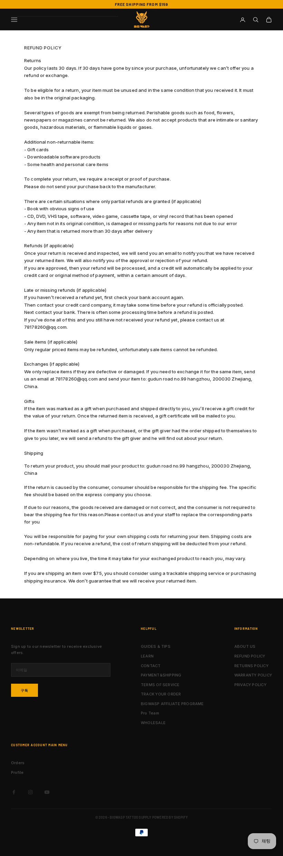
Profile (17, 772)
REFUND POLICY (249, 656)
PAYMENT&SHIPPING (161, 675)
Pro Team (150, 713)
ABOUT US (245, 646)
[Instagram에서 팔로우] (30, 792)
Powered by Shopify (170, 817)
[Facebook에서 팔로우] (14, 792)
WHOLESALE (153, 722)
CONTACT (151, 665)
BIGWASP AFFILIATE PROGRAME (172, 703)
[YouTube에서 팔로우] (47, 792)
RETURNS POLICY (251, 665)
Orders (18, 762)
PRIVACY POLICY (250, 684)
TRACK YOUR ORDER (161, 694)
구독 (24, 690)
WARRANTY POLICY (253, 675)
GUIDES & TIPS (155, 646)
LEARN (147, 656)
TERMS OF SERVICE (160, 684)
